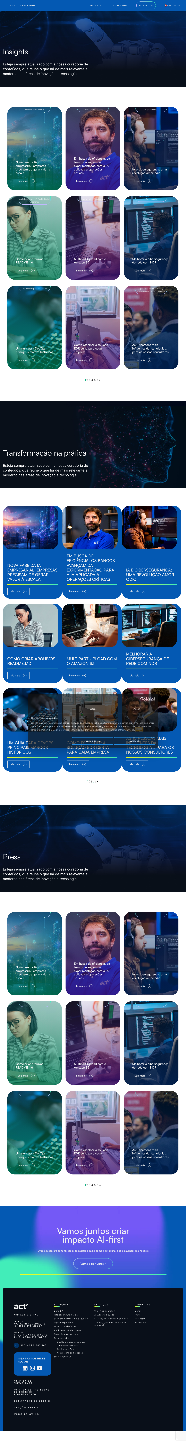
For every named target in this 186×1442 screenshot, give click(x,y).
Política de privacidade (23, 1382)
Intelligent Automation (66, 1315)
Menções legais (26, 1407)
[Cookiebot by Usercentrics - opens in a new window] (142, 699)
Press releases (38, 109)
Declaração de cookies (32, 1401)
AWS (137, 1315)
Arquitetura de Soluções (70, 1353)
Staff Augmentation (104, 1311)
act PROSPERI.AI (63, 1357)
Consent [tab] (49, 708)
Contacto (146, 5)
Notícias (28, 109)
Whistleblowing (26, 1414)
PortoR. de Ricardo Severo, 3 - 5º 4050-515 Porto (31, 1335)
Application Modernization (68, 1330)
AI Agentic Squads (104, 1315)
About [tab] (137, 708)
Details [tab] (93, 708)
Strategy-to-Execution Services (111, 1319)
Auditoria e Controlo (68, 1349)
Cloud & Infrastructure (66, 1334)
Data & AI (59, 1311)
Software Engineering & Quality (71, 1319)
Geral (138, 1311)
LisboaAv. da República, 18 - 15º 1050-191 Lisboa (31, 1323)
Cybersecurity (151, 109)
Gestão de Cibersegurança (71, 1342)
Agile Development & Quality (31, 199)
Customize (90, 741)
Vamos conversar (93, 1263)
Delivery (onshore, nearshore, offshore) (110, 1323)
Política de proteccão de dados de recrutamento (32, 1392)
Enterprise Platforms (65, 1326)
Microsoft (140, 1319)
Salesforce (140, 1322)
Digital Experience (157, 291)
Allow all (134, 741)
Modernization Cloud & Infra (93, 199)
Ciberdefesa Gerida (67, 1345)
